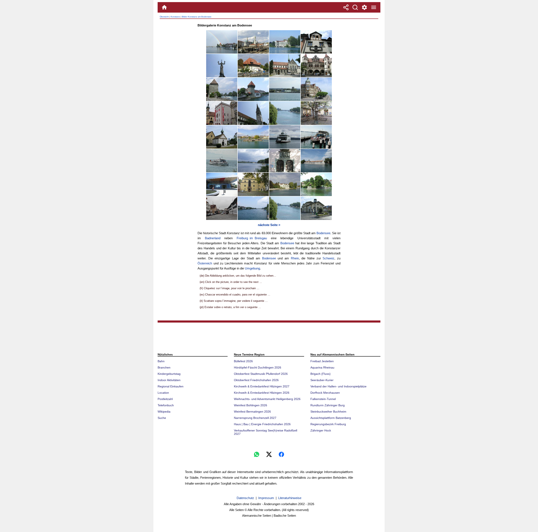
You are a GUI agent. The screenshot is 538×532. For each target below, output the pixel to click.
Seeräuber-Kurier (322, 380)
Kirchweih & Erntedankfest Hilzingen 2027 (261, 386)
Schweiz (328, 258)
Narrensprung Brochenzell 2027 (255, 418)
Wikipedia (164, 411)
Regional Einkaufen (170, 386)
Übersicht (164, 17)
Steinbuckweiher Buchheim (328, 411)
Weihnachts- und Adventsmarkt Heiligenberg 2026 (267, 399)
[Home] (164, 7)
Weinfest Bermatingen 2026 (252, 411)
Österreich (205, 263)
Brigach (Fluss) (320, 373)
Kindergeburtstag (169, 373)
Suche (162, 418)
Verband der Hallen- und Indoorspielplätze (338, 386)
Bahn (161, 361)
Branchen (164, 367)
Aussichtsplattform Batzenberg (330, 418)
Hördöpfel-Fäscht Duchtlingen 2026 (257, 367)
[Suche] (355, 7)
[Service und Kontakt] (364, 7)
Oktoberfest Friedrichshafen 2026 (256, 380)
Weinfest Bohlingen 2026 (250, 405)
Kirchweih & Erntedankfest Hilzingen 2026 (261, 392)
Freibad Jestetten (322, 361)
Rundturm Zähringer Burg (327, 405)
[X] (269, 454)
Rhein (295, 258)
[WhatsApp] (256, 454)
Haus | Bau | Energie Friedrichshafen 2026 (262, 424)
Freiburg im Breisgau (252, 238)
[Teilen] (346, 7)
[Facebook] (281, 454)
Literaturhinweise (289, 498)
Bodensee (323, 233)
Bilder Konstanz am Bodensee (196, 17)
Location (163, 392)
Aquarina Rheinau (322, 367)
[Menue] (373, 7)
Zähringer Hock (320, 430)
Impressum (266, 498)
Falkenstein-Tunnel (323, 399)
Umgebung (252, 268)
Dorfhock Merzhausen (325, 392)
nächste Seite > (269, 225)
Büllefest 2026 (243, 361)
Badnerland (212, 238)
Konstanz (175, 17)
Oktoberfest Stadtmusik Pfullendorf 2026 (261, 373)
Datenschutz (245, 498)
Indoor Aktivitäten (169, 380)
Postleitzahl (165, 399)
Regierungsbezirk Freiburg (328, 424)
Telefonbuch (166, 405)
